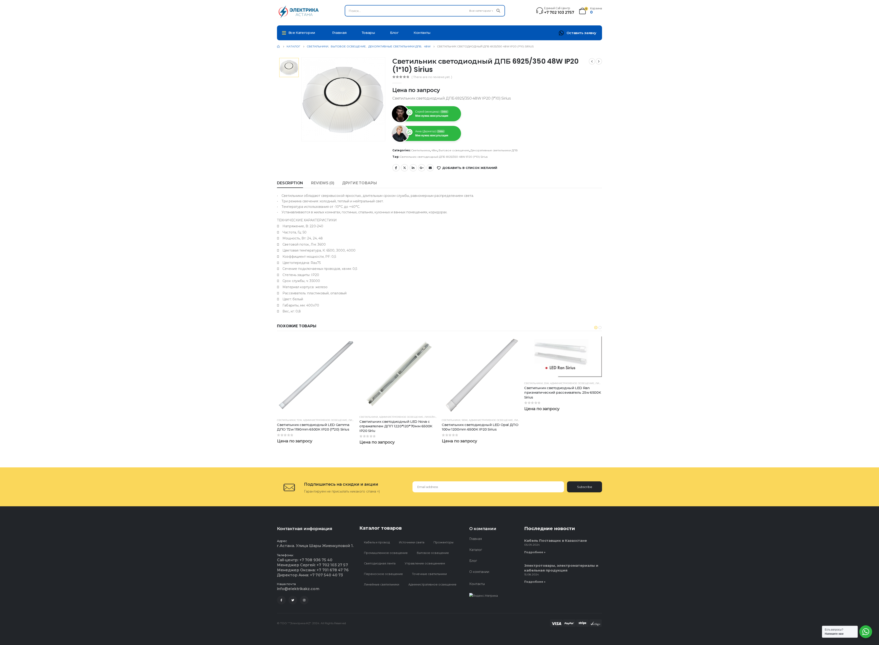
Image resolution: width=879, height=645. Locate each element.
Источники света (411, 542)
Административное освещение (325, 420)
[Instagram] (304, 600)
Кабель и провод (377, 542)
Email (430, 167)
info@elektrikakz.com (298, 589)
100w (464, 420)
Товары (368, 32)
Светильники (420, 150)
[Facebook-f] (281, 600)
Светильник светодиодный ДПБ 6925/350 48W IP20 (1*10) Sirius (444, 156)
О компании (479, 572)
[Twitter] (292, 600)
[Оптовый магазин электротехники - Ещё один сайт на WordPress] (300, 12)
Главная (339, 32)
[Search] (498, 10)
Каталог (475, 550)
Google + (421, 167)
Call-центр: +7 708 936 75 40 (304, 560)
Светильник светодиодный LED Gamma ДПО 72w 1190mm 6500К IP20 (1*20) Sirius (313, 427)
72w (299, 420)
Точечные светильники (429, 574)
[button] (596, 327)
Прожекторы (443, 542)
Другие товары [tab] (359, 183)
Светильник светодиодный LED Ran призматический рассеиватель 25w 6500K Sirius (562, 392)
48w (434, 150)
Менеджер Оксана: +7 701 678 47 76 (313, 570)
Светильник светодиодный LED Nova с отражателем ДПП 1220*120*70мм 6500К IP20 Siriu (395, 426)
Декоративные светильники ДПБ (494, 150)
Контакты (422, 32)
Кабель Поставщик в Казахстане (555, 540)
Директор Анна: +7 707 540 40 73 (310, 575)
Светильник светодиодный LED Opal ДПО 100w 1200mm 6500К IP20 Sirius (480, 427)
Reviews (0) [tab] (322, 183)
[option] (289, 68)
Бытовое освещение (454, 150)
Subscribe (584, 487)
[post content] (316, 375)
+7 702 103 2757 (559, 12)
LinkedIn (413, 167)
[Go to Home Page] (278, 46)
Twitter (404, 167)
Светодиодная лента (380, 563)
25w (546, 383)
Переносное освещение (383, 574)
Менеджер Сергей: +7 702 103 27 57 (312, 565)
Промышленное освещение (386, 553)
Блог (394, 32)
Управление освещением (425, 563)
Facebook (396, 167)
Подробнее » (534, 552)
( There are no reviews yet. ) (432, 77)
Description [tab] (290, 183)
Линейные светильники (381, 584)
